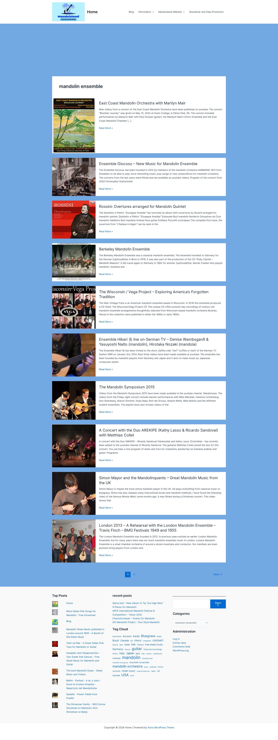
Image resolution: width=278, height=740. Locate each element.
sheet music (128, 670)
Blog (131, 11)
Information (144, 11)
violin (132, 676)
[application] (152, 12)
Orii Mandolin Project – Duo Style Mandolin (136, 622)
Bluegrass (148, 636)
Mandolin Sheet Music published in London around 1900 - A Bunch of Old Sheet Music (85, 633)
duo (121, 645)
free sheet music (154, 644)
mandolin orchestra (128, 666)
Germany (118, 649)
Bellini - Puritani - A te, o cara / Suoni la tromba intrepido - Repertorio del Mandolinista (83, 684)
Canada (124, 640)
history (115, 654)
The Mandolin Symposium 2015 (127, 387)
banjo (136, 636)
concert (158, 640)
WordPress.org (181, 650)
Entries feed (179, 642)
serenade (116, 671)
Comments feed (181, 646)
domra (115, 645)
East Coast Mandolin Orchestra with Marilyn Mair (142, 103)
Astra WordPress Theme (161, 727)
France (140, 644)
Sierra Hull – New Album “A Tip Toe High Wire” (138, 603)
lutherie (149, 654)
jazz (138, 653)
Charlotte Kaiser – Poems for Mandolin (134, 618)
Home (92, 12)
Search (218, 604)
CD (131, 641)
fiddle (127, 644)
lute (143, 653)
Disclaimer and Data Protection (206, 11)
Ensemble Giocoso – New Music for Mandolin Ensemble (148, 163)
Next (218, 574)
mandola (117, 658)
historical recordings (152, 649)
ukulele (116, 675)
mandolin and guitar (120, 663)
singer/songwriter (143, 671)
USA (125, 675)
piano (146, 667)
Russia (160, 667)
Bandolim (127, 636)
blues (159, 636)
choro (137, 640)
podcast (153, 667)
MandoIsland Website (170, 11)
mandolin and (147, 658)
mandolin (131, 657)
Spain (153, 671)
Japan (130, 653)
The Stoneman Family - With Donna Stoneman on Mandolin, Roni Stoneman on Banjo (85, 708)
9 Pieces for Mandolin (124, 607)
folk (133, 644)
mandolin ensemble (139, 662)
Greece (127, 649)
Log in (176, 638)
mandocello (157, 654)
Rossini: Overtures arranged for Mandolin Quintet (142, 206)
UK (158, 671)
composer (147, 641)
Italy (122, 653)
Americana (117, 636)
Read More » (106, 128)
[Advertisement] (139, 45)
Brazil (116, 640)
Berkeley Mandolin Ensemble (124, 249)
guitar (137, 649)
